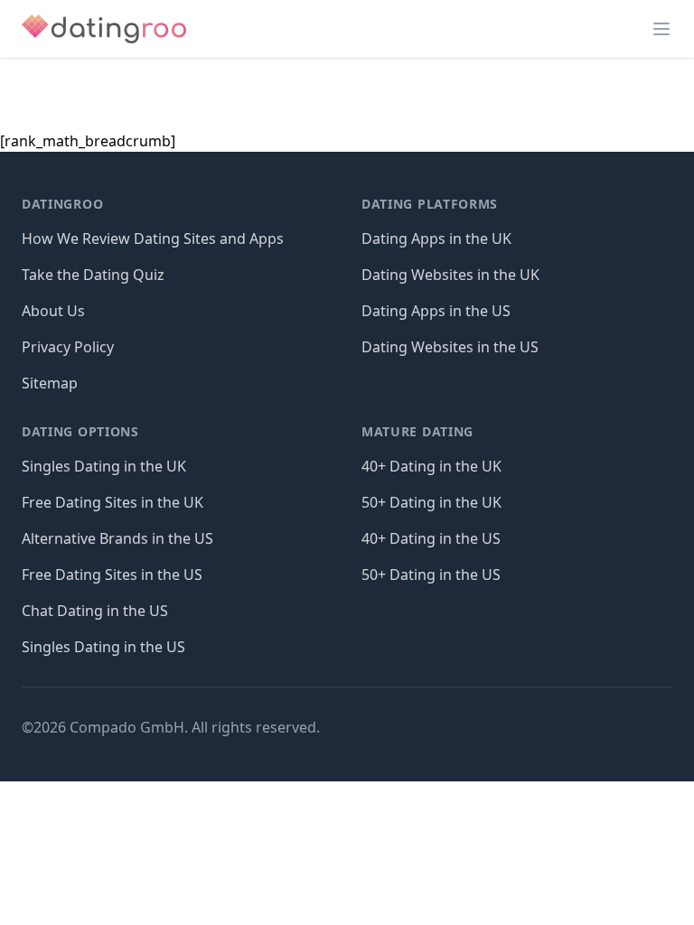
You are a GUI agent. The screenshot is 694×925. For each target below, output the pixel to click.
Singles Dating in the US (103, 647)
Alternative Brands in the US (117, 538)
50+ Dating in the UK (431, 502)
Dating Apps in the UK (436, 238)
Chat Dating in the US (95, 611)
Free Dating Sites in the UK (112, 502)
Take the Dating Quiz (93, 275)
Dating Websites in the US (450, 347)
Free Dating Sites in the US (112, 574)
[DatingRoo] (104, 28)
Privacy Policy (68, 347)
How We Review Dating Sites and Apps (153, 238)
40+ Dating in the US (431, 538)
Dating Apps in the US (436, 311)
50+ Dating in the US (431, 574)
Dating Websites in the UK (450, 275)
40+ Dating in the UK (431, 466)
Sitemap (50, 383)
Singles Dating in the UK (104, 466)
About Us (53, 311)
